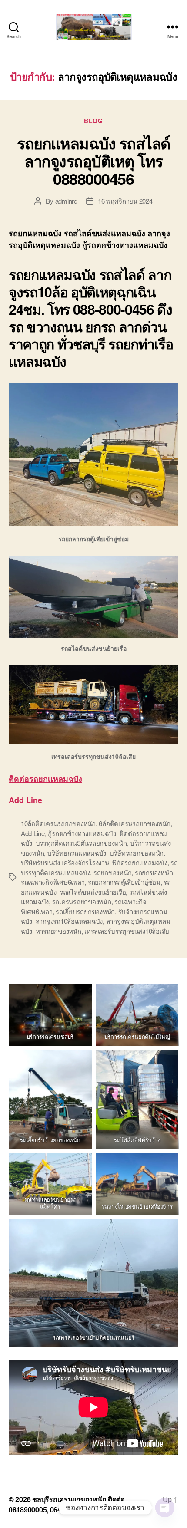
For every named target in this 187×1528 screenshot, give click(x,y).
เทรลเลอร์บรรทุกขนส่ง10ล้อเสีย (126, 930)
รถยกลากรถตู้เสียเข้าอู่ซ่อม (124, 881)
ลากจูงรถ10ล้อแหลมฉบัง (69, 920)
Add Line (25, 800)
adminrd (66, 200)
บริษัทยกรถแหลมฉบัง (76, 852)
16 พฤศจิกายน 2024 (125, 200)
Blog (93, 121)
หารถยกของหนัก (58, 930)
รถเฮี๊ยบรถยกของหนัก (85, 911)
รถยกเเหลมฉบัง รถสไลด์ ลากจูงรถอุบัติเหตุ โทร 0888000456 (93, 161)
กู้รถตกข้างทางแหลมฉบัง (82, 833)
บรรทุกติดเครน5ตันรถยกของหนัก (81, 842)
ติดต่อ (45, 778)
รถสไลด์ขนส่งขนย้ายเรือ (93, 891)
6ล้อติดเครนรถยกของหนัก (134, 823)
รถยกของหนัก (112, 872)
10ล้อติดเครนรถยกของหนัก (58, 823)
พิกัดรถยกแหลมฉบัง (139, 862)
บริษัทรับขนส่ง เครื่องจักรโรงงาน (65, 862)
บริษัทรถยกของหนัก (137, 852)
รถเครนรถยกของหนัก (81, 901)
